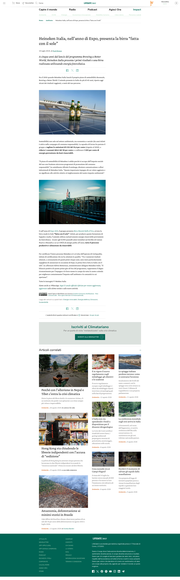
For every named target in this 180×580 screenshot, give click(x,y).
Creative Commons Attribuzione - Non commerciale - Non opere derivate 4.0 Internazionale (73, 294)
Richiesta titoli (45, 558)
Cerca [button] (41, 3)
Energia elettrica (84, 299)
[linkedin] (119, 571)
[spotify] (106, 571)
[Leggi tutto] (139, 350)
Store (18, 3)
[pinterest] (102, 571)
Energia (64, 15)
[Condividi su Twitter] (72, 70)
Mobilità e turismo (102, 15)
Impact (137, 9)
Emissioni (94, 299)
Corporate (43, 562)
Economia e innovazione (81, 15)
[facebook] (93, 571)
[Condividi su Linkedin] (77, 70)
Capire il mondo (48, 9)
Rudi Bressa (57, 51)
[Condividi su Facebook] (67, 70)
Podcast (92, 9)
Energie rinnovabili (70, 299)
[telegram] (123, 571)
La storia (69, 549)
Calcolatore (44, 565)
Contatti (69, 542)
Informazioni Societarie (75, 558)
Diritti (54, 15)
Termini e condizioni (73, 562)
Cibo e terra (119, 15)
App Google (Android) (47, 549)
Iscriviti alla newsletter (88, 337)
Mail (67, 552)
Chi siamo (69, 545)
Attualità (43, 539)
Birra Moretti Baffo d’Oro (84, 231)
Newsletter (29, 3)
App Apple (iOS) (45, 545)
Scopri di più (94, 315)
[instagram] (114, 571)
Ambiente (42, 15)
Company (69, 539)
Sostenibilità (43, 302)
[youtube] (110, 571)
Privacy (69, 555)
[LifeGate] (90, 3)
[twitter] (97, 571)
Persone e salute (135, 15)
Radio (72, 9)
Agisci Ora (115, 9)
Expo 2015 (54, 231)
